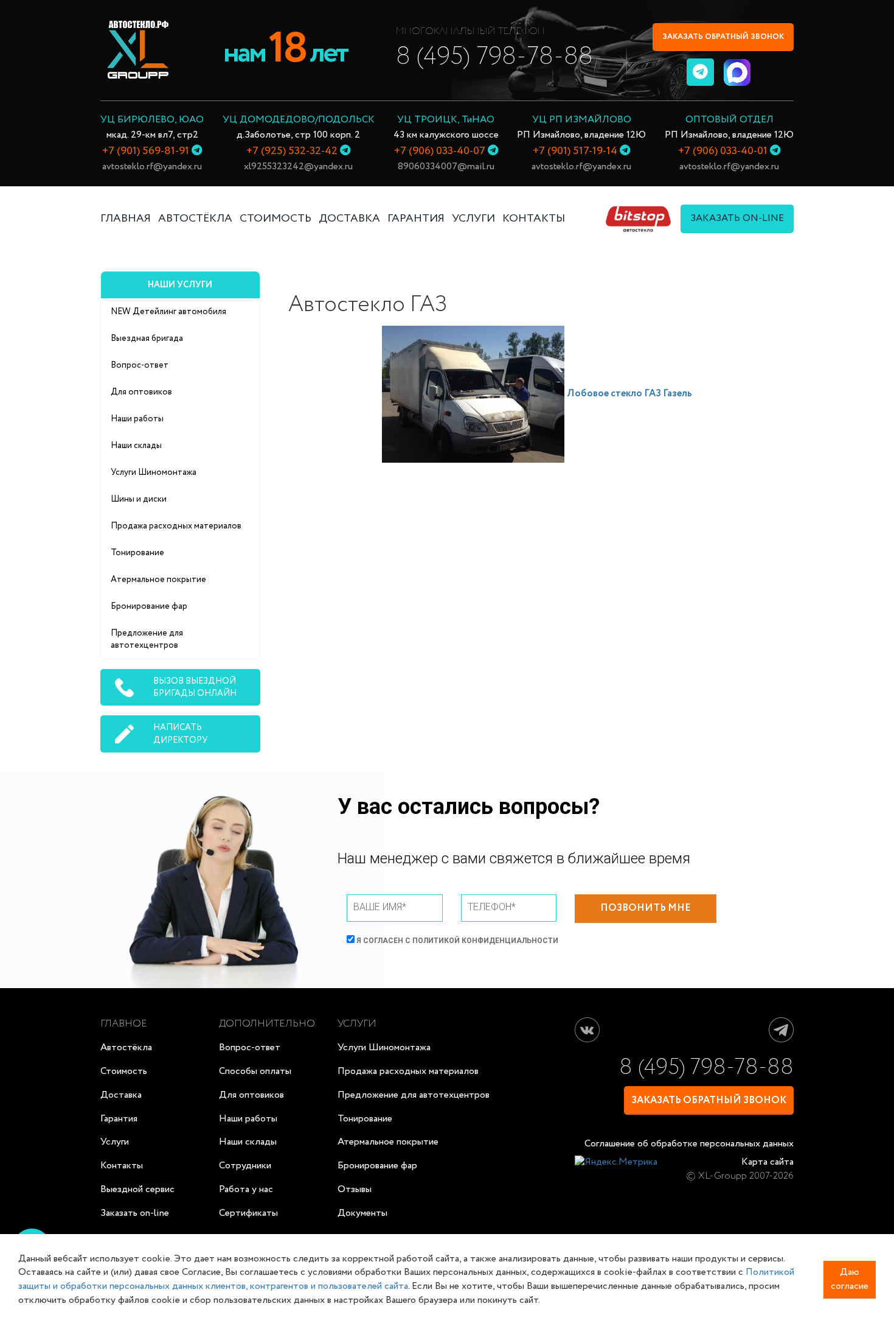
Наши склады (136, 446)
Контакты (121, 1166)
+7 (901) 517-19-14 (575, 151)
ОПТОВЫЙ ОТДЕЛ (729, 120)
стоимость (275, 218)
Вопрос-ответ (139, 365)
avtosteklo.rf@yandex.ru (152, 167)
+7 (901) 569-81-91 (145, 151)
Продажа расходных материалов (176, 526)
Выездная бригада (147, 338)
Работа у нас (246, 1189)
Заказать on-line (134, 1213)
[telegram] (700, 72)
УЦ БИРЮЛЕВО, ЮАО (152, 120)
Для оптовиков (141, 392)
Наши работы (137, 419)
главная (125, 218)
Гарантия (118, 1119)
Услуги (114, 1142)
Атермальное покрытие (158, 580)
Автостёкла (195, 218)
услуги (473, 218)
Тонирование (137, 553)
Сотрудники (245, 1166)
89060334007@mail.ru (446, 167)
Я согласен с (456, 940)
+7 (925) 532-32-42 (292, 151)
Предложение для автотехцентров (147, 639)
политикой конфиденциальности (485, 940)
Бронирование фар (149, 606)
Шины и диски (139, 499)
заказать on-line (737, 218)
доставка (349, 218)
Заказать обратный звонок (723, 37)
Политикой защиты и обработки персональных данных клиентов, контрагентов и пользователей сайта (406, 1279)
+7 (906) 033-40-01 (723, 151)
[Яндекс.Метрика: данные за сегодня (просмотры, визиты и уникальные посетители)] (616, 1163)
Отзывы (355, 1189)
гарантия (416, 218)
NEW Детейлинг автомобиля (168, 312)
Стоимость (123, 1071)
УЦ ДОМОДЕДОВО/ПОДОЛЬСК (299, 120)
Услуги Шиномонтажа (153, 472)
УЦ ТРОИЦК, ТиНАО (445, 120)
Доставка (121, 1095)
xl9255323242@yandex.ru (298, 167)
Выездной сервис (137, 1189)
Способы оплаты (255, 1071)
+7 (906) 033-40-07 (439, 151)
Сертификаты (248, 1213)
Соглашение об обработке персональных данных (689, 1144)
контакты (533, 218)
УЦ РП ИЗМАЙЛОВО (581, 120)
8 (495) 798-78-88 (494, 56)
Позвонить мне (645, 908)
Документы (362, 1213)
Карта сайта (767, 1162)
